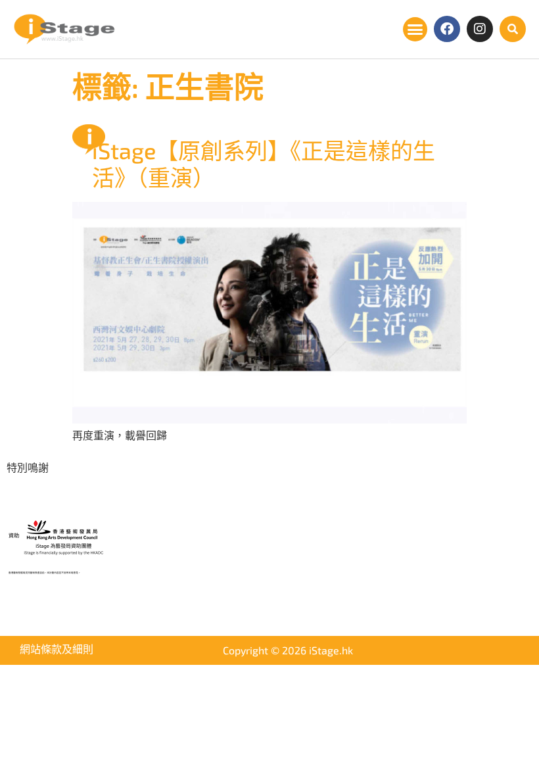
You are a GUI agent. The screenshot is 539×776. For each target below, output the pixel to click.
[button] (415, 29)
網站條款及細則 (56, 649)
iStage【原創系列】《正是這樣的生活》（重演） (263, 164)
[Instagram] (480, 29)
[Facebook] (447, 29)
